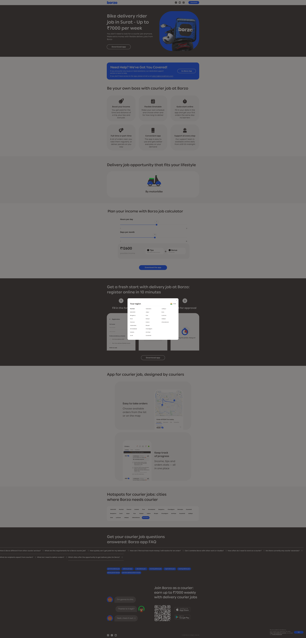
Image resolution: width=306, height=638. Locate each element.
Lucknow (164, 315)
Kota (163, 312)
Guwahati (148, 335)
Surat (131, 335)
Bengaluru (133, 315)
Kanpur (148, 318)
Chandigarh (149, 329)
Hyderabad (133, 325)
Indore (147, 322)
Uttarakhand (165, 322)
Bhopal (147, 325)
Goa (147, 315)
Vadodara (148, 308)
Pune (131, 318)
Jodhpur (164, 308)
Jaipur (147, 312)
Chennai (132, 322)
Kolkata (132, 332)
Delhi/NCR (132, 312)
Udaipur (164, 318)
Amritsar (148, 332)
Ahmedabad (133, 329)
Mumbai (132, 308)
